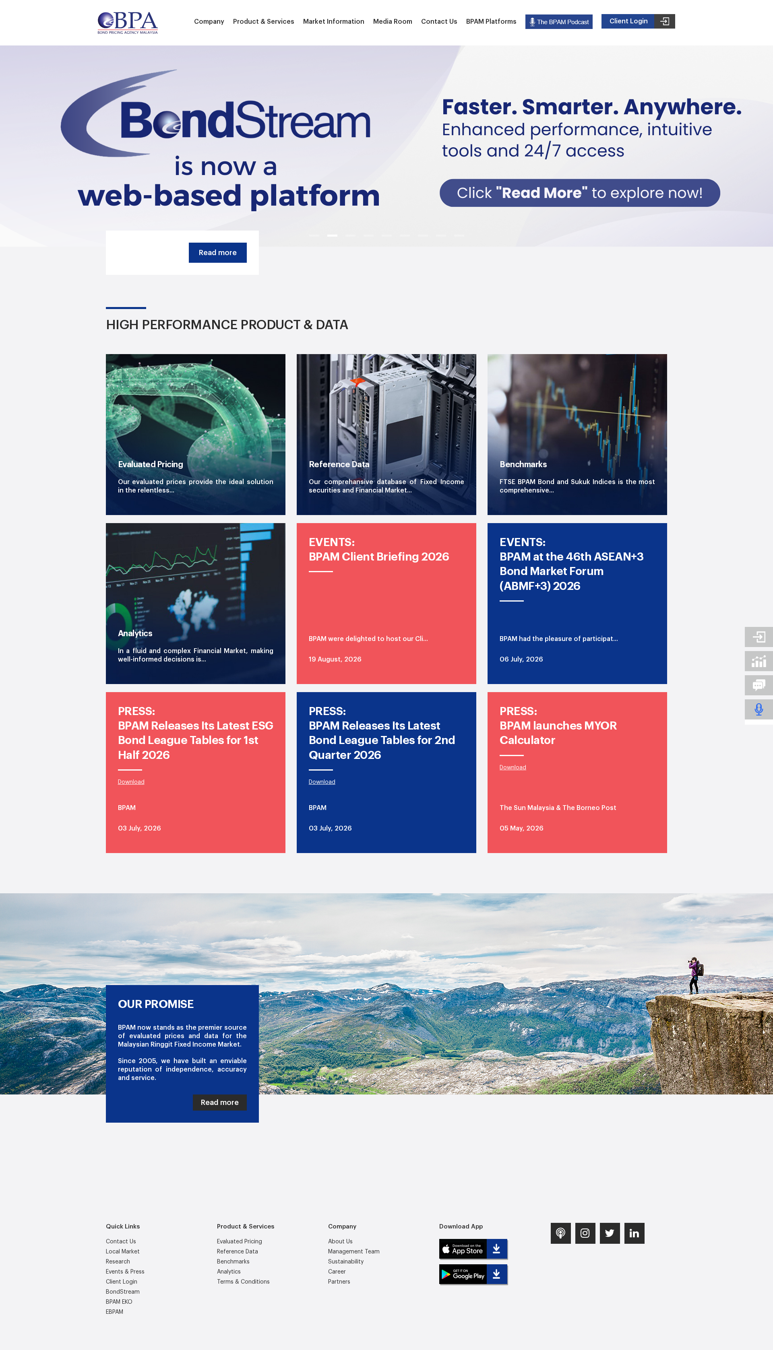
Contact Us (439, 22)
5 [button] (387, 236)
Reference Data (237, 1252)
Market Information (333, 22)
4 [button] (369, 236)
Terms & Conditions (243, 1282)
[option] (386, 146)
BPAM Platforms (491, 22)
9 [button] (459, 236)
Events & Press (125, 1272)
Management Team (354, 1252)
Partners (339, 1282)
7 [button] (423, 236)
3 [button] (350, 236)
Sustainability (346, 1262)
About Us (340, 1242)
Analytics (229, 1272)
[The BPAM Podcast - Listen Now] (559, 21)
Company (209, 22)
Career (337, 1272)
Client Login (121, 1282)
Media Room (392, 22)
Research (118, 1262)
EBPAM (114, 1312)
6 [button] (405, 236)
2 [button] (332, 236)
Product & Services (263, 22)
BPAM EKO (119, 1302)
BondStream (123, 1292)
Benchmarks (233, 1262)
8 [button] (441, 236)
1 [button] (314, 236)
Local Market (123, 1252)
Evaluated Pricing (239, 1242)
